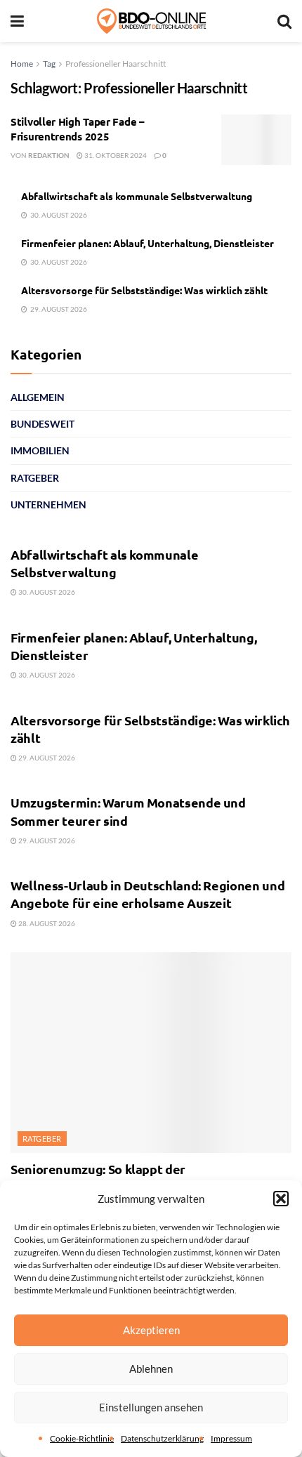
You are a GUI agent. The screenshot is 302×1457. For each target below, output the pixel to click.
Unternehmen (48, 504)
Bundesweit (42, 424)
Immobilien (40, 450)
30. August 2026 (46, 592)
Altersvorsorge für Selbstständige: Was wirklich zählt (144, 290)
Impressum (231, 1438)
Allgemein (38, 397)
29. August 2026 (46, 757)
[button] (281, 1199)
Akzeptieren (151, 1330)
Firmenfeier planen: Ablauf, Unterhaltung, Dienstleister (147, 243)
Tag (49, 63)
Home (22, 63)
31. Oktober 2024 (115, 155)
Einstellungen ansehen (151, 1407)
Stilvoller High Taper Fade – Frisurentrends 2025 (78, 128)
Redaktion (49, 155)
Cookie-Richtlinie (82, 1438)
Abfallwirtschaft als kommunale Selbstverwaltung (136, 196)
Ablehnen (151, 1368)
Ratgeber (35, 478)
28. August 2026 (46, 923)
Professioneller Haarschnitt (115, 63)
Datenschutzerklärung (162, 1438)
